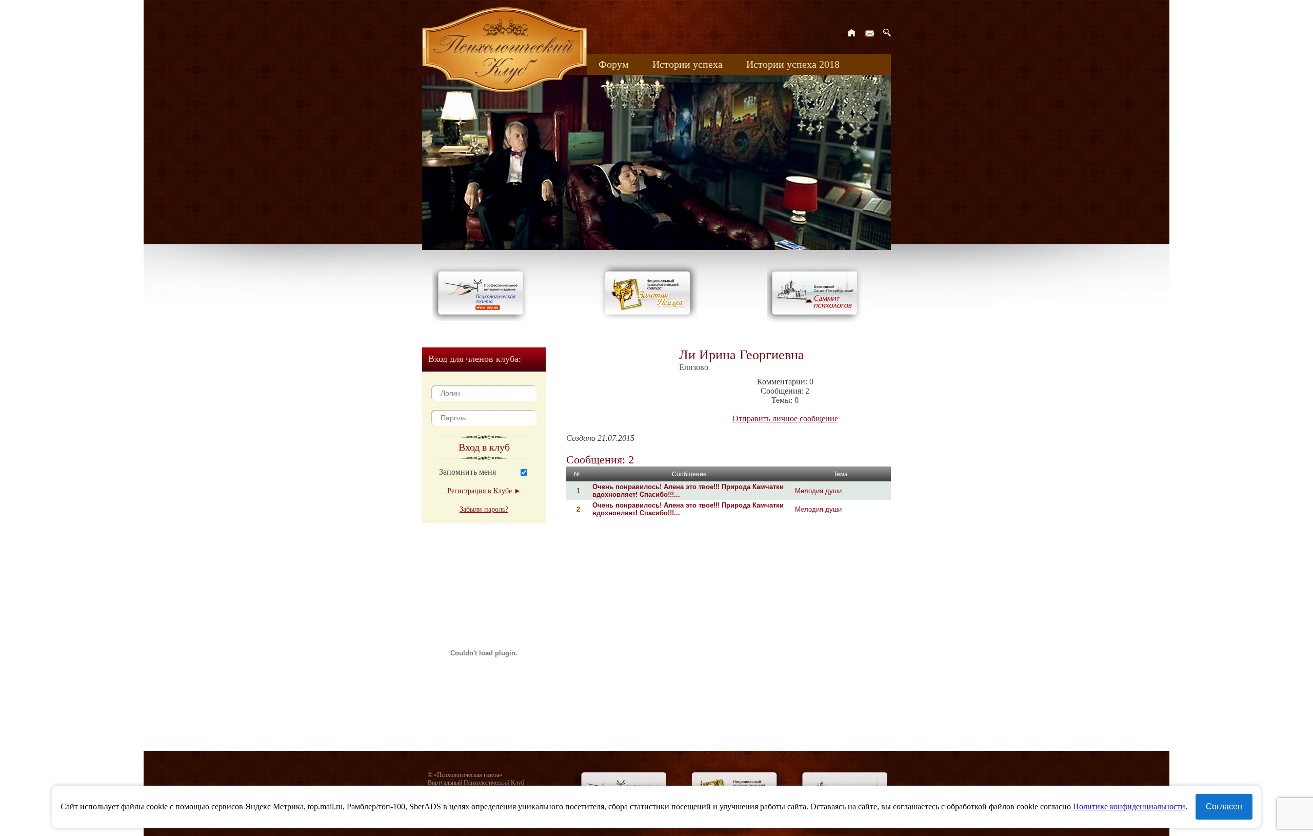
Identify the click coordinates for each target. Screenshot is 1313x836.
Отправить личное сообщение (785, 418)
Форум (614, 64)
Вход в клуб (484, 447)
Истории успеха (687, 64)
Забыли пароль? (484, 509)
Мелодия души (818, 491)
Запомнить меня (467, 472)
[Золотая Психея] (650, 318)
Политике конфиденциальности (1129, 806)
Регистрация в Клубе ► (484, 491)
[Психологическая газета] (482, 318)
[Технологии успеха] (817, 324)
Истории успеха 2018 (793, 64)
